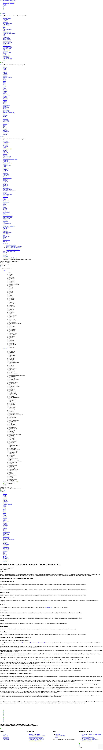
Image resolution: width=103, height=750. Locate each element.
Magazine (5, 252)
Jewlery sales (6, 195)
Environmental (6, 175)
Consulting (5, 161)
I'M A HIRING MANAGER (10, 482)
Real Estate (5, 221)
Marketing (5, 203)
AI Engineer (5, 19)
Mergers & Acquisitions (15, 434)
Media (4, 204)
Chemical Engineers (7, 29)
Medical (4, 205)
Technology (5, 231)
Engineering (5, 173)
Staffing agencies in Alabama (88, 738)
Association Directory (60, 735)
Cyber (4, 166)
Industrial (12, 411)
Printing (12, 446)
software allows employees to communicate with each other (34, 642)
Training (12, 473)
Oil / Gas (5, 209)
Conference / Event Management (10, 159)
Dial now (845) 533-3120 (8, 3)
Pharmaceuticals (6, 212)
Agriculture (5, 146)
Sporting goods (13, 465)
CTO (4, 35)
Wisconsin (5, 132)
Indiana (4, 86)
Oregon (4, 116)
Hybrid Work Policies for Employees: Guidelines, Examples (90, 740)
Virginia (4, 129)
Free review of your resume (12, 248)
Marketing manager (7, 46)
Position (3, 13)
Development (6, 168)
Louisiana (5, 91)
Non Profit (5, 208)
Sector (2, 136)
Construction (5, 160)
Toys (4, 235)
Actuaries (12, 352)
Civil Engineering (7, 32)
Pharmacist (5, 51)
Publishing (5, 219)
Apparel (4, 147)
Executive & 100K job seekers (36, 737)
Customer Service (7, 165)
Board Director (6, 24)
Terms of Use (6, 738)
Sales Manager (6, 56)
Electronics (5, 170)
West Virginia (6, 131)
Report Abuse (6, 739)
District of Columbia (7, 77)
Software (5, 228)
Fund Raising (6, 181)
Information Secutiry (7, 189)
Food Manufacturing (7, 178)
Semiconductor (6, 227)
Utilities (4, 238)
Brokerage (5, 154)
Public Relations (6, 218)
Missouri (5, 100)
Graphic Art (5, 184)
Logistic (4, 199)
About (4, 4)
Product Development (7, 216)
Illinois (4, 84)
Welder (4, 60)
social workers (6, 57)
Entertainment (6, 174)
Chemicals (5, 155)
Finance (4, 176)
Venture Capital (6, 240)
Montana (5, 101)
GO (4, 485)
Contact (4, 5)
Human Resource (7, 188)
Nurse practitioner (7, 48)
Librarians (5, 44)
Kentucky (5, 89)
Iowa (4, 87)
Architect (5, 20)
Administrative (6, 142)
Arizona (4, 69)
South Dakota (6, 122)
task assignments (48, 607)
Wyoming (5, 134)
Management (6, 200)
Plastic (4, 213)
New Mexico (6, 107)
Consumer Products (7, 162)
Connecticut (5, 74)
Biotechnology (6, 152)
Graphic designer (6, 43)
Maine (4, 92)
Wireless (5, 241)
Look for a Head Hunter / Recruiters (14, 246)
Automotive (5, 150)
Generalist (12, 404)
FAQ (56, 737)
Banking (5, 151)
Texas (4, 125)
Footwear (5, 180)
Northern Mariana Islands (8, 112)
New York (5, 108)
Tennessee (5, 124)
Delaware (5, 76)
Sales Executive (6, 54)
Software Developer (7, 58)
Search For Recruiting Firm (9, 251)
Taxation (5, 230)
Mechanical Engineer (7, 47)
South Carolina (6, 121)
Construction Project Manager (9, 33)
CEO (4, 27)
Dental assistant (6, 38)
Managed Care (13, 425)
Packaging (5, 211)
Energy (4, 171)
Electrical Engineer (7, 41)
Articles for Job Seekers (11, 245)
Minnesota (5, 97)
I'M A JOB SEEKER (9, 483)
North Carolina (6, 110)
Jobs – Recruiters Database (38, 739)
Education (5, 169)
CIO (4, 30)
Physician (5, 53)
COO (4, 34)
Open (30, 739)
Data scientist (6, 37)
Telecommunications (7, 232)
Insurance (5, 192)
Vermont (5, 127)
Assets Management (7, 149)
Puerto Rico (5, 119)
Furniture (5, 183)
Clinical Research (7, 156)
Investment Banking (7, 194)
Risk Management (7, 223)
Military (4, 207)
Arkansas (5, 70)
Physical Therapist (7, 52)
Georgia (4, 79)
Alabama (5, 67)
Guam (4, 81)
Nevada (4, 103)
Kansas (4, 88)
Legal (4, 198)
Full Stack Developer (7, 42)
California (5, 72)
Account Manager (7, 18)
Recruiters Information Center (9, 257)
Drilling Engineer (7, 39)
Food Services (6, 179)
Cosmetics (5, 164)
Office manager (6, 49)
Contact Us (5, 735)
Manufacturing (6, 202)
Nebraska (5, 102)
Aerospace (5, 145)
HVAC (11, 410)
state (2, 62)
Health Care (5, 185)
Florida (4, 78)
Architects (12, 361)
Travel (4, 237)
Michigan (5, 96)
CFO (4, 28)
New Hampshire (6, 105)
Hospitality (5, 186)
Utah (4, 126)
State (2, 490)
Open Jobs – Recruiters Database (13, 250)
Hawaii (4, 82)
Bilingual (12, 366)
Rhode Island (6, 120)
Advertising (5, 143)
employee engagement (47, 659)
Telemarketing (6, 233)
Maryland (5, 93)
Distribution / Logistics (15, 386)
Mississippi (5, 98)
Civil (11, 372)
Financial (12, 396)
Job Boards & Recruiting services (13, 247)
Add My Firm (6, 737)
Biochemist (5, 22)
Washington (5, 130)
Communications (6, 157)
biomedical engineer (7, 23)
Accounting (5, 141)
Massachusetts (6, 95)
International (13, 417)
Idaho (4, 83)
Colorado (5, 73)
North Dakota (6, 111)
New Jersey (5, 106)
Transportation (6, 236)
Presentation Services (14, 445)
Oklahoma (5, 115)
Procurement (5, 214)
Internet (4, 193)
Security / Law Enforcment (9, 226)
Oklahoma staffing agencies (88, 737)
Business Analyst (6, 25)
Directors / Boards (14, 385)
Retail (4, 222)
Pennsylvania (6, 117)
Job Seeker (5, 197)
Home (4, 255)
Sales (4, 224)
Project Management (7, 217)
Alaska (4, 68)
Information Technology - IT (9, 190)
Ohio (4, 114)
